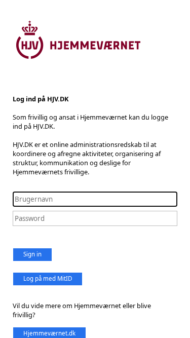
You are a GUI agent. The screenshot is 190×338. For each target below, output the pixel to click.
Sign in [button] (32, 254)
